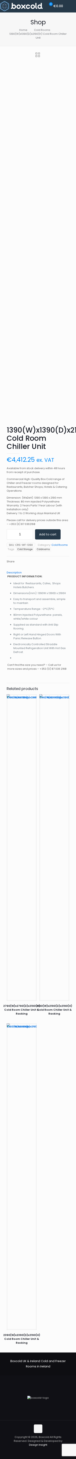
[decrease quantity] (11, 534)
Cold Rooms (42, 30)
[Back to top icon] (38, 1428)
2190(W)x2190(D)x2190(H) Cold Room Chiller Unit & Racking (54, 1010)
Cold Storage (24, 549)
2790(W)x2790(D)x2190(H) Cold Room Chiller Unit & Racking (21, 1010)
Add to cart (48, 534)
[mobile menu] (70, 6)
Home (23, 30)
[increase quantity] (28, 534)
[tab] (38, 572)
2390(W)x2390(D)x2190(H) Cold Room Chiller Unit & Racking (21, 1339)
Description (14, 572)
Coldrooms (43, 549)
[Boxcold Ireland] (21, 6)
